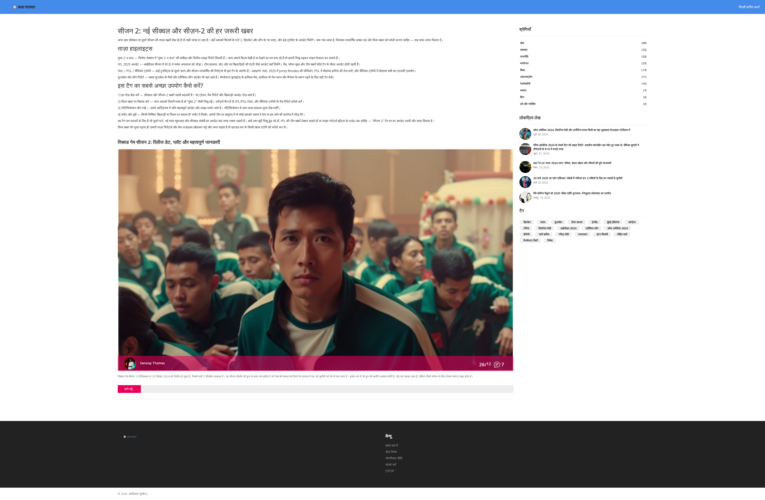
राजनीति (583, 56)
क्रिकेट (527, 222)
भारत (542, 222)
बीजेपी (527, 234)
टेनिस (526, 228)
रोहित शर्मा (622, 234)
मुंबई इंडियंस (613, 222)
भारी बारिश (544, 234)
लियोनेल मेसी (544, 228)
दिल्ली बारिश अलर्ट (749, 7)
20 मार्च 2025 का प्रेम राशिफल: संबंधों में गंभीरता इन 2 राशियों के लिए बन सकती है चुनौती (577, 178)
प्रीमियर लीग (592, 228)
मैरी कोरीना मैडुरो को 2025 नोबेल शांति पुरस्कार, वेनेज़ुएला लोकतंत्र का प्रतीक (572, 193)
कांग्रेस (632, 222)
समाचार (583, 50)
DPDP (389, 471)
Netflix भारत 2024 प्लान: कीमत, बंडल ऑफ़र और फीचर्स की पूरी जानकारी (572, 163)
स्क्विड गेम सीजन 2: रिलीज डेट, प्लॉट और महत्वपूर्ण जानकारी (169, 142)
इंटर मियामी (602, 234)
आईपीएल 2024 (568, 228)
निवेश (550, 240)
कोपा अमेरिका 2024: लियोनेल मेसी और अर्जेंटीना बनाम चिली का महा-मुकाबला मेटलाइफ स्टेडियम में (581, 130)
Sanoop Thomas (152, 363)
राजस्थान (582, 234)
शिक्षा (583, 70)
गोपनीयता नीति (393, 458)
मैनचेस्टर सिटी (531, 240)
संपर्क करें (390, 464)
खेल (583, 43)
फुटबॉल (558, 222)
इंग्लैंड (595, 222)
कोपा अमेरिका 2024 (618, 228)
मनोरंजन (583, 63)
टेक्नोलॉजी (583, 83)
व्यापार (583, 90)
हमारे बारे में (391, 445)
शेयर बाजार (577, 222)
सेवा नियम (391, 452)
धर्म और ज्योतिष (583, 104)
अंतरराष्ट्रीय (583, 77)
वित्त (583, 97)
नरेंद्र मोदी (564, 234)
